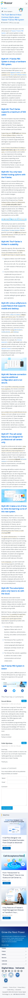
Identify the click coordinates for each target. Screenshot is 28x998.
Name (4, 778)
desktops (16, 332)
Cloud (12, 75)
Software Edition (21, 75)
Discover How (5, 945)
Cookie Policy (10, 989)
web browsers (18, 330)
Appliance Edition (15, 72)
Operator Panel (5, 348)
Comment (3, 786)
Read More (6, 848)
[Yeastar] (6, 3)
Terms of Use (12, 987)
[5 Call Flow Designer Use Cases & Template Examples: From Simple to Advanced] (14, 826)
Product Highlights (8, 11)
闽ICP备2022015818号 (19, 994)
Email (4, 782)
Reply (24, 701)
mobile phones (5, 332)
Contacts (5, 987)
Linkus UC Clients (15, 315)
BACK (5, 8)
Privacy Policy (21, 987)
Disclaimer (18, 989)
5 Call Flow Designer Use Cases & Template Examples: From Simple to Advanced (13, 840)
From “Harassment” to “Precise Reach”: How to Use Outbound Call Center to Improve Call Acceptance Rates (13, 877)
